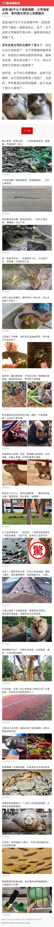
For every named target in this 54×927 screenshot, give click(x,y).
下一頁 (27, 131)
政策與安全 (13, 923)
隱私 (24, 923)
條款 (20, 923)
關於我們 (4, 923)
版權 (28, 923)
